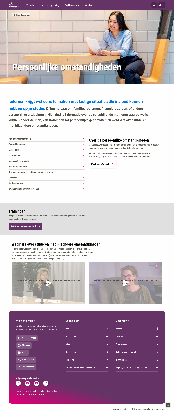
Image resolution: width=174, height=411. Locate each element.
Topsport (13, 178)
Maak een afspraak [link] (100, 164)
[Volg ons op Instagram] (45, 383)
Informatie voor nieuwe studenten (80, 367)
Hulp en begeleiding (22, 15)
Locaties (119, 336)
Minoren (69, 344)
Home (68, 329)
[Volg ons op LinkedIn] (36, 383)
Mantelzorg (14, 150)
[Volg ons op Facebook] (18, 383)
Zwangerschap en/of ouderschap (24, 189)
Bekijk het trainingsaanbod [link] (23, 226)
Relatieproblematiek (18, 166)
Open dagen (71, 352)
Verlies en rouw (16, 183)
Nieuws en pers (122, 360)
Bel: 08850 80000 (29, 338)
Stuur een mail (28, 359)
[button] (154, 5)
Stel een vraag (28, 367)
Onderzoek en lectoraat (126, 352)
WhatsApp (26, 345)
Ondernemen (15, 155)
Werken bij (120, 329)
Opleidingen (71, 336)
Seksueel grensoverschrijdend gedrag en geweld (31, 172)
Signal (24, 352)
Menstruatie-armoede (19, 161)
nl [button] (160, 5)
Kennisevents (121, 344)
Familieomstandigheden (20, 139)
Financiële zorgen (17, 144)
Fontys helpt (71, 360)
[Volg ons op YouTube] (27, 383)
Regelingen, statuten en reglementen (131, 367)
